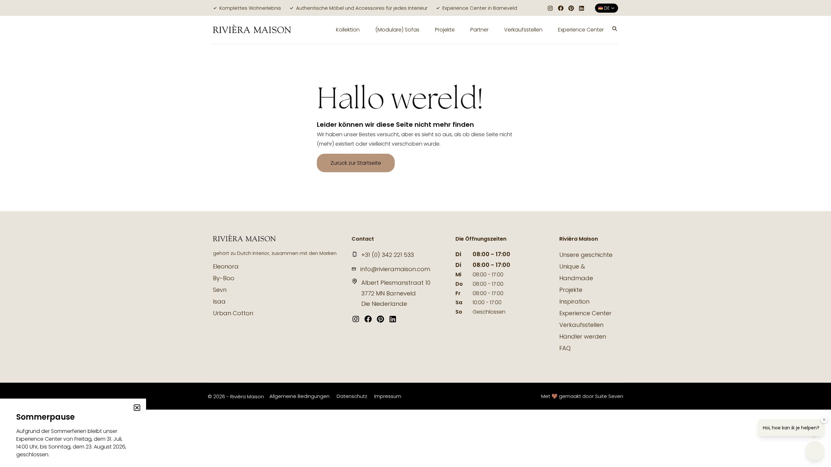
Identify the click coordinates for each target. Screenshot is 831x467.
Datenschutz (352, 396)
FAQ (565, 348)
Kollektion (348, 29)
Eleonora (226, 266)
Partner (479, 29)
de (607, 8)
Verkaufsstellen (523, 29)
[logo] (252, 30)
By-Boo (223, 278)
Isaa (219, 301)
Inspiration (574, 301)
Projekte (445, 29)
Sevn (220, 290)
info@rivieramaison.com (395, 269)
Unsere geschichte (586, 255)
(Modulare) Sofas (397, 29)
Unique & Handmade (576, 272)
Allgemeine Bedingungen (299, 396)
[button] (615, 30)
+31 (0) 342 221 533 (387, 255)
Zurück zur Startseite (355, 163)
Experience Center (581, 29)
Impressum (387, 396)
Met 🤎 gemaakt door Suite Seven (582, 396)
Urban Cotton (233, 313)
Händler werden (582, 336)
